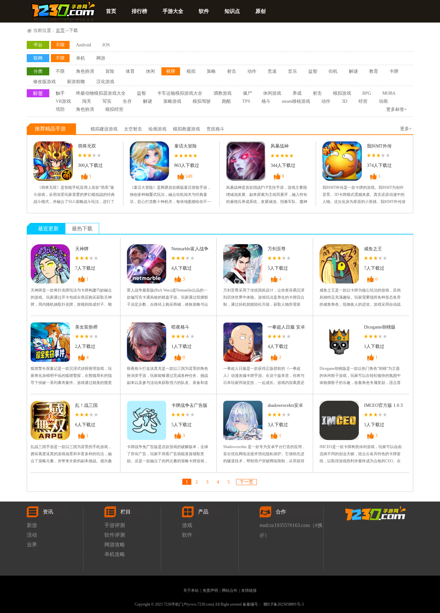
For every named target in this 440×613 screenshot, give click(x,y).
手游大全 (173, 11)
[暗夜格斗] (146, 342)
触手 (60, 93)
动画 (383, 101)
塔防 (60, 109)
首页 (111, 11)
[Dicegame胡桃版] (339, 342)
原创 (260, 11)
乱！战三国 (86, 405)
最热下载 (82, 228)
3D (344, 101)
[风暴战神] (245, 161)
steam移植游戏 (296, 101)
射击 (231, 71)
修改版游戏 (44, 81)
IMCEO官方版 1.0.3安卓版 (383, 406)
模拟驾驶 (202, 101)
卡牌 (393, 71)
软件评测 (114, 535)
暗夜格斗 (180, 327)
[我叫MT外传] (342, 161)
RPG (366, 93)
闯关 (86, 101)
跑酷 (226, 101)
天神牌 (82, 248)
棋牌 (170, 71)
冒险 (109, 71)
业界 (32, 544)
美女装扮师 (86, 327)
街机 (333, 71)
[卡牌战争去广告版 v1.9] (146, 420)
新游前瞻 (76, 81)
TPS (246, 101)
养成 (296, 93)
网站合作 (229, 590)
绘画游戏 (157, 129)
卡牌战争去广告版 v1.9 (189, 406)
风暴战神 (280, 146)
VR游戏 (63, 101)
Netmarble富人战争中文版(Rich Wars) (189, 250)
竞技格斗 (215, 129)
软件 (204, 11)
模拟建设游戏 (104, 129)
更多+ (406, 128)
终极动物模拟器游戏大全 (101, 93)
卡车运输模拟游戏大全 (179, 93)
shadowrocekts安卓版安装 (285, 406)
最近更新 (48, 228)
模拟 (191, 71)
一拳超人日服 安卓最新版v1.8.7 (286, 328)
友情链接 (249, 590)
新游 (32, 525)
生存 (127, 101)
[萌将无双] (53, 161)
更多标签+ (396, 109)
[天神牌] (50, 263)
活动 (32, 535)
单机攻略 (114, 554)
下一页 (246, 482)
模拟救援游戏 (186, 129)
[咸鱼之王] (339, 263)
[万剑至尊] (243, 263)
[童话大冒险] (149, 161)
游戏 (187, 525)
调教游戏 (223, 93)
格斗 (266, 101)
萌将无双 (87, 146)
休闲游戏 (272, 93)
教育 (373, 71)
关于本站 (191, 590)
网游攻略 (114, 544)
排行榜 (139, 11)
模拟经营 (114, 109)
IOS (106, 45)
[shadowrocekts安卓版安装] (243, 420)
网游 (100, 58)
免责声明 (210, 590)
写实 (106, 101)
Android (83, 45)
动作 (251, 71)
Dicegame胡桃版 (380, 327)
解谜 (353, 71)
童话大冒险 (185, 146)
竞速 (272, 71)
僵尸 (247, 93)
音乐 (292, 71)
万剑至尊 (277, 248)
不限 (60, 45)
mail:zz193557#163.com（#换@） (291, 526)
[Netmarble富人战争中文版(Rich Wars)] (146, 263)
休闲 (150, 71)
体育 (130, 71)
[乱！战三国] (50, 420)
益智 (312, 71)
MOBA (389, 93)
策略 (211, 71)
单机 (80, 58)
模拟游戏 (342, 93)
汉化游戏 (105, 81)
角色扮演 (85, 71)
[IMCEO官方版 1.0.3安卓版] (339, 420)
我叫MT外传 (379, 146)
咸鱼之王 (373, 248)
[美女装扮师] (50, 342)
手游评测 (114, 525)
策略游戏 (172, 101)
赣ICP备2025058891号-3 (283, 604)
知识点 (232, 11)
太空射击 (133, 129)
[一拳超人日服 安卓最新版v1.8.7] (243, 342)
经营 (363, 101)
